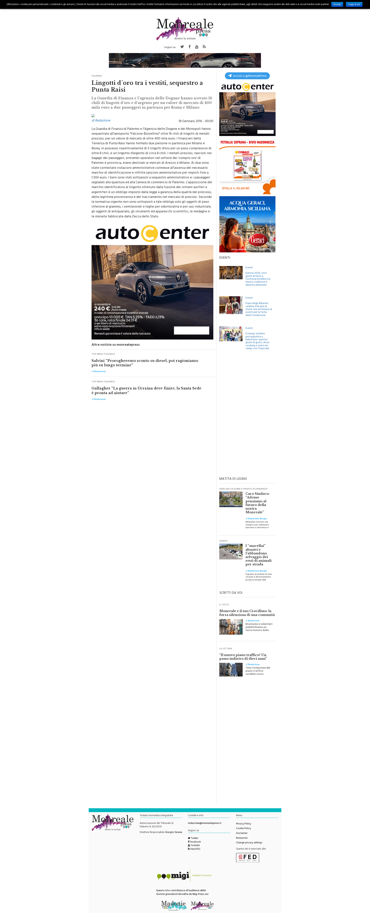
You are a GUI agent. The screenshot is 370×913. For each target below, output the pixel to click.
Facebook (195, 842)
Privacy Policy (243, 824)
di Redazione (101, 121)
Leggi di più (354, 4)
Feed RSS (195, 849)
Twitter (194, 838)
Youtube (195, 845)
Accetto (337, 4)
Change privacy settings (249, 843)
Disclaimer (241, 833)
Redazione (242, 838)
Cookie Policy (243, 828)
